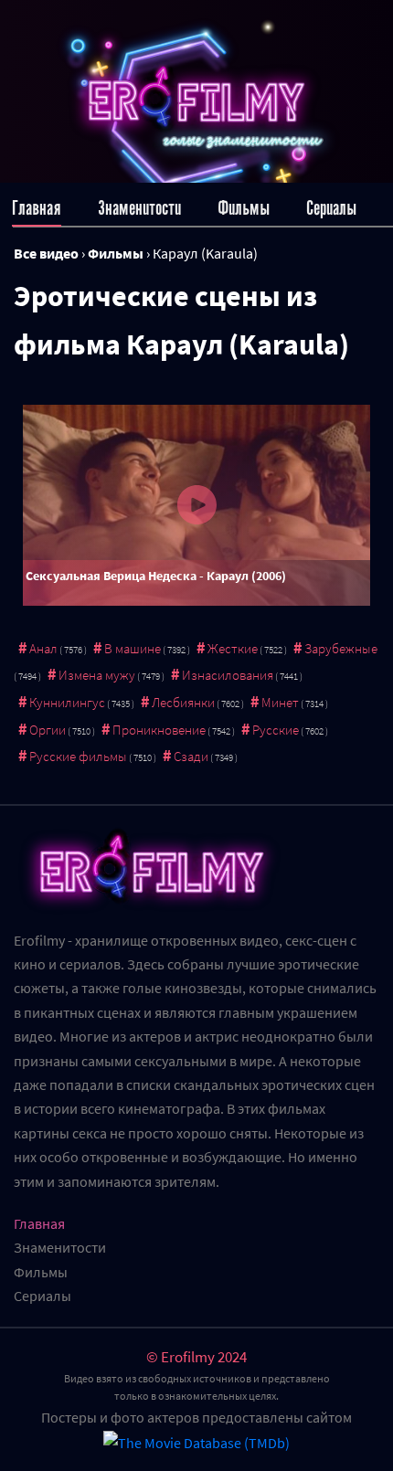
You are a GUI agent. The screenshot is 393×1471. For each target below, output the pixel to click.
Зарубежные (340, 648)
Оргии (47, 729)
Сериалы (331, 208)
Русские (275, 729)
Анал (43, 648)
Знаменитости (139, 208)
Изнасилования (227, 674)
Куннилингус (67, 702)
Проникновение (159, 729)
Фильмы (244, 208)
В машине (132, 648)
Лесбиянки (183, 702)
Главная (36, 208)
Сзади (191, 756)
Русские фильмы (78, 756)
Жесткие (232, 648)
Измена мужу (96, 674)
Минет (280, 702)
